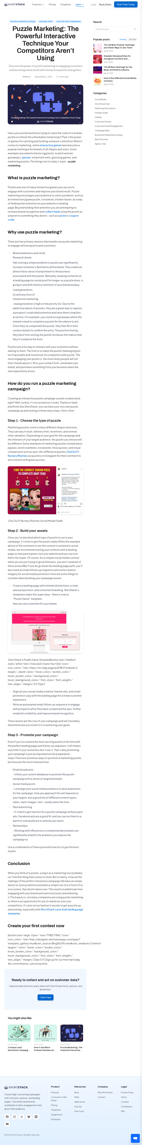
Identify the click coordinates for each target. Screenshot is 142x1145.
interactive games (50, 145)
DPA (123, 1111)
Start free (45, 997)
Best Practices (101, 139)
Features (36, 4)
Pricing (52, 4)
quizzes (26, 157)
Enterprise (55, 1119)
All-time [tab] (132, 39)
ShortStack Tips (102, 104)
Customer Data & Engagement (109, 126)
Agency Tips (100, 143)
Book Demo (105, 4)
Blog (76, 1092)
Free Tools (79, 1111)
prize (63, 215)
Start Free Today (126, 4)
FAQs (76, 1097)
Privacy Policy (127, 1092)
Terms (124, 1097)
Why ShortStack (105, 1092)
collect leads (52, 211)
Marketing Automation (105, 108)
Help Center (79, 1102)
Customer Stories (103, 121)
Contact (102, 1097)
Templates (65, 4)
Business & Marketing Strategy (109, 135)
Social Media (100, 99)
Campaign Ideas (102, 130)
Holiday (98, 117)
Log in (93, 4)
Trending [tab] (122, 39)
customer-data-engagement (68, 21)
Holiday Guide (101, 112)
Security (78, 1106)
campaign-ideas (46, 21)
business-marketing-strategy (22, 21)
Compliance (126, 1106)
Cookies (125, 1102)
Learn (78, 4)
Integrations (56, 1114)
